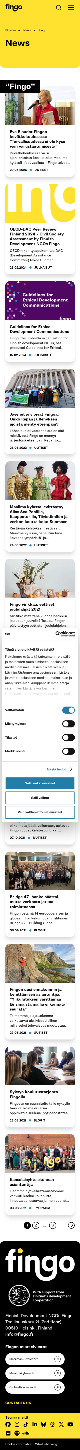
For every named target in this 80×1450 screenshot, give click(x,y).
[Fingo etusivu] (13, 7)
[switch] (68, 723)
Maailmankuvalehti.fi (23, 1359)
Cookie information (18, 1444)
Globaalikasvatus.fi (22, 1387)
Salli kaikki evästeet (40, 783)
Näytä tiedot (56, 769)
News (27, 30)
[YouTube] (70, 1424)
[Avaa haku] (59, 7)
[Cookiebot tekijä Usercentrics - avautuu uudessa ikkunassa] (56, 634)
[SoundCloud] (25, 1433)
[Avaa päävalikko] (71, 7)
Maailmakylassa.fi (21, 1373)
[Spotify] (17, 1433)
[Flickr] (8, 1433)
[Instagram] (17, 1424)
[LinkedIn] (34, 1424)
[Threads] (52, 1424)
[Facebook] (8, 1424)
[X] (61, 1424)
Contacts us (18, 1403)
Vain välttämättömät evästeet (40, 812)
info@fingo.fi (19, 1334)
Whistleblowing (46, 1444)
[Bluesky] (43, 1424)
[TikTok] (25, 1424)
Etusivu (10, 30)
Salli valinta (40, 798)
